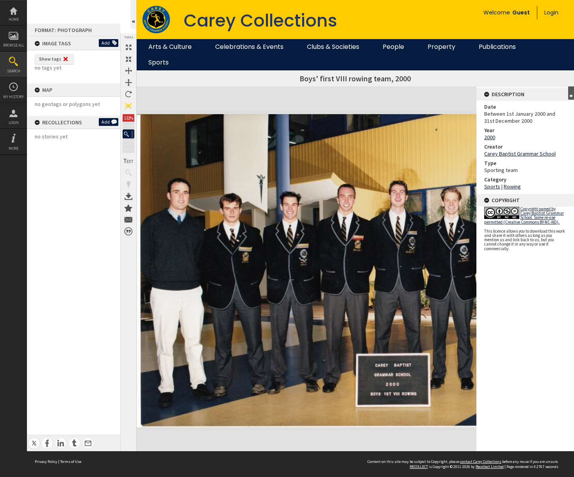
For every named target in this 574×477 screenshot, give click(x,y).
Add (106, 43)
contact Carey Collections (480, 461)
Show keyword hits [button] (128, 173)
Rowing (512, 186)
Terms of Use (70, 461)
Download (128, 196)
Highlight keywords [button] (128, 184)
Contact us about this (128, 220)
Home (14, 19)
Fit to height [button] (128, 82)
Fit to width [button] (128, 71)
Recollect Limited (490, 466)
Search (13, 71)
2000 (489, 137)
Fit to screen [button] (128, 59)
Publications (497, 47)
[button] (128, 133)
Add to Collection (128, 208)
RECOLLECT (419, 466)
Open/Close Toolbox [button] (133, 14)
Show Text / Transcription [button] (128, 161)
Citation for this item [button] (128, 231)
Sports (158, 62)
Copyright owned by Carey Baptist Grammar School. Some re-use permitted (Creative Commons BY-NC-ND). (524, 215)
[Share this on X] (34, 438)
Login (14, 122)
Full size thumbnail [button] (128, 47)
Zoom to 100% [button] (128, 106)
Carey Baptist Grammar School (520, 153)
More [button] (13, 148)
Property (441, 47)
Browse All (13, 45)
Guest (521, 12)
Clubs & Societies (333, 47)
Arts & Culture (170, 47)
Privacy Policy (46, 461)
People (393, 47)
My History (13, 96)
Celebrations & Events (249, 47)
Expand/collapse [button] (571, 93)
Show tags (50, 59)
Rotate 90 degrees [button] (128, 94)
